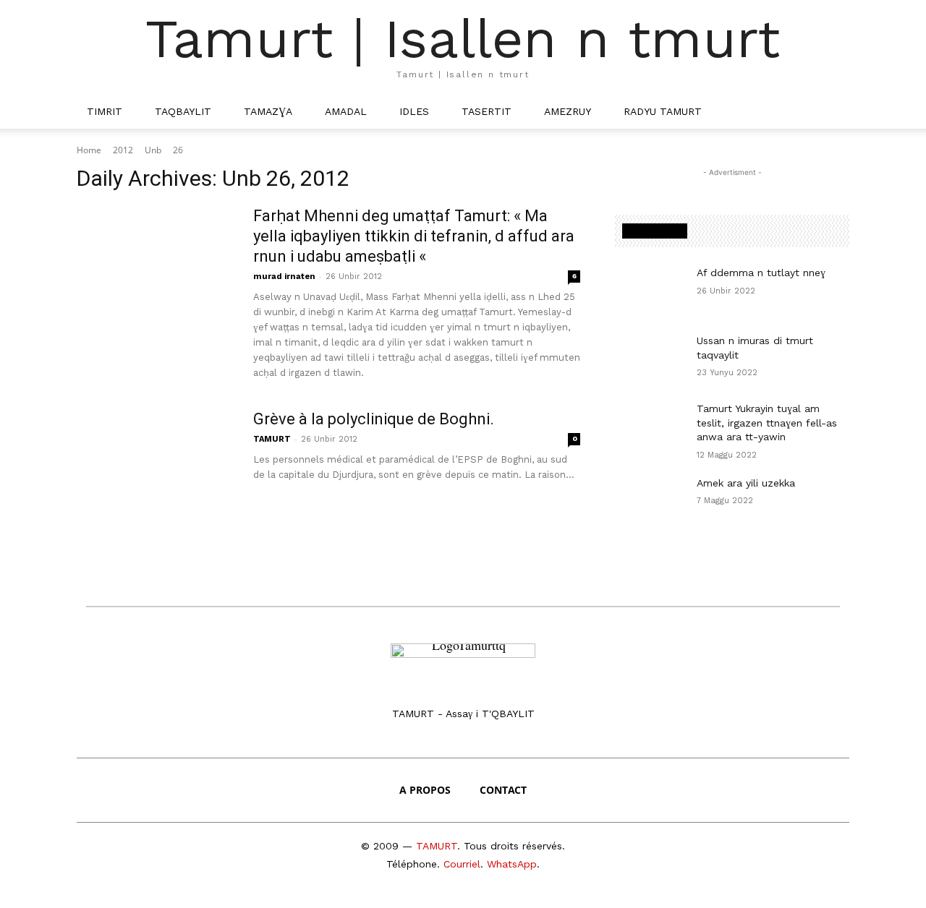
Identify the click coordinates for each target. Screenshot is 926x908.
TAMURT (272, 439)
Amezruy (567, 111)
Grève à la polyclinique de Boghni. (373, 419)
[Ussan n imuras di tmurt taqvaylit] (650, 358)
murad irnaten (284, 276)
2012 (123, 150)
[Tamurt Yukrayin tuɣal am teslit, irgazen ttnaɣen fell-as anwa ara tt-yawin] (650, 426)
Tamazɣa (268, 111)
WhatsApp (512, 864)
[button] (832, 111)
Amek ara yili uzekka (746, 483)
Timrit (104, 111)
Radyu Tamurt (663, 111)
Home (89, 150)
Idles (414, 111)
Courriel (461, 864)
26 (178, 150)
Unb (153, 150)
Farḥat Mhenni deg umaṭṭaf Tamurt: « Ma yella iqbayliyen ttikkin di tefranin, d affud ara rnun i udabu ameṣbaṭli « (413, 236)
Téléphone (411, 864)
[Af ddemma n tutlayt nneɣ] (650, 290)
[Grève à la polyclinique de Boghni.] (155, 463)
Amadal (346, 111)
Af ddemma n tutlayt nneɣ (761, 272)
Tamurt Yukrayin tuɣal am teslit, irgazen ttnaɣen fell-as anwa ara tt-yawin (767, 422)
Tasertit (486, 111)
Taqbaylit (183, 111)
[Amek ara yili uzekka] (650, 501)
